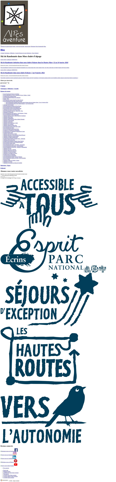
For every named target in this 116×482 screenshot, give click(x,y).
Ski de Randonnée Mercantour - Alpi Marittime (13, 146)
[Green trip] (95, 272)
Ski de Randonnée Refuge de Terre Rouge (12, 106)
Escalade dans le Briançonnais (9, 96)
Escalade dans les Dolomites (9, 154)
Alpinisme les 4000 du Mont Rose (10, 137)
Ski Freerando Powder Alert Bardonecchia (12, 108)
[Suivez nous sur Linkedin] (8, 458)
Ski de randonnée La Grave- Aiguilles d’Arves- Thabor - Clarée (16, 95)
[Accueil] (58, 23)
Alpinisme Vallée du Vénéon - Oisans (11, 160)
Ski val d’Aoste (6, 159)
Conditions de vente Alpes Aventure (10, 472)
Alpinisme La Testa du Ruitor (9, 152)
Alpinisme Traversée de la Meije (10, 133)
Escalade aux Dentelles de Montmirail (11, 130)
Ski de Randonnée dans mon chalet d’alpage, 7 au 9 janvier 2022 (19, 103)
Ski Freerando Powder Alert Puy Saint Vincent (13, 100)
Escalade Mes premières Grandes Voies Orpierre (13, 141)
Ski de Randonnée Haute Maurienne (11, 114)
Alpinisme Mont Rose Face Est (9, 150)
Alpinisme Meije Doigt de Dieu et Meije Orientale (13, 119)
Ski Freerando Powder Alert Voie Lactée (11, 126)
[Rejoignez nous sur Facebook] (9, 451)
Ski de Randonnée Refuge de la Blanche (11, 97)
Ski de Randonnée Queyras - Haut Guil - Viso (13, 110)
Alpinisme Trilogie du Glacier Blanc (11, 136)
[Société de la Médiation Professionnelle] (5, 480)
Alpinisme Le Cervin (7, 161)
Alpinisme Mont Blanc (8, 117)
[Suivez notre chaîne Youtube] (9, 465)
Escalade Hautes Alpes (8, 132)
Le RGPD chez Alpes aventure (9, 475)
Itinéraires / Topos (31, 53)
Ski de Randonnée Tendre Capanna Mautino (12, 156)
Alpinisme (3, 46)
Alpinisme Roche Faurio (8, 104)
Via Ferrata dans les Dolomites (9, 155)
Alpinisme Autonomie (8, 121)
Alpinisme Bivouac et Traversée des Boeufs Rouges (14, 135)
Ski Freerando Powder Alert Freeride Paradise (13, 142)
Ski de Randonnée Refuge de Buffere (11, 94)
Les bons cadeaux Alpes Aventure (10, 476)
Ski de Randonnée (40, 46)
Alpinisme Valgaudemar (8, 118)
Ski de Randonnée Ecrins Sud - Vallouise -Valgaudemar (15, 147)
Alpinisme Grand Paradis (8, 120)
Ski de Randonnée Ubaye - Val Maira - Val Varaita (14, 144)
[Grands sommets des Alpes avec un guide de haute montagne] (87, 272)
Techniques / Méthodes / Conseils (12, 53)
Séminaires (33, 46)
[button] (1, 45)
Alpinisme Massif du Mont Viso (10, 125)
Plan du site (5, 470)
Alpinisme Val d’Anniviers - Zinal (10, 123)
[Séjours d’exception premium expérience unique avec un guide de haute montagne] (49, 326)
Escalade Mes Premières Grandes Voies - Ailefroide (14, 138)
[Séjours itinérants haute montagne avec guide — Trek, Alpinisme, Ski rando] (40, 384)
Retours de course (23, 53)
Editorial (36, 53)
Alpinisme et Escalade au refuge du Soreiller (12, 162)
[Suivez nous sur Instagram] (8, 454)
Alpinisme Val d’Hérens (8, 124)
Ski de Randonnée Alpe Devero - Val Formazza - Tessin (15, 113)
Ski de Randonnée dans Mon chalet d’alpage (12, 101)
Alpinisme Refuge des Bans (9, 139)
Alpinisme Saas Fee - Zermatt (9, 149)
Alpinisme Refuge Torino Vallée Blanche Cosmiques (14, 115)
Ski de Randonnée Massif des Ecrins (11, 129)
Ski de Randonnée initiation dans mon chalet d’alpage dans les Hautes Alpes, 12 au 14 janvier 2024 (27, 102)
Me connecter (6, 468)
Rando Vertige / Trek (13, 46)
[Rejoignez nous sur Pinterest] (9, 462)
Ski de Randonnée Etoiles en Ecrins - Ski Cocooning (14, 158)
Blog (45, 46)
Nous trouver (6, 474)
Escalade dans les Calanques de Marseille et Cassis (14, 131)
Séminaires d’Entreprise (8, 112)
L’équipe (2, 53)
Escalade (7, 46)
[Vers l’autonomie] (44, 443)
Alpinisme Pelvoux (7, 148)
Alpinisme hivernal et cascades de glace (11, 109)
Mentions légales (6, 471)
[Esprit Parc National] (42, 272)
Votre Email (14, 175)
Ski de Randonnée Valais (8, 127)
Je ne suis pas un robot (7, 175)
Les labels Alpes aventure (8, 477)
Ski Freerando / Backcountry (24, 46)
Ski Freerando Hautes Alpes (9, 143)
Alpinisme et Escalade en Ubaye (10, 153)
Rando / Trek (6, 98)
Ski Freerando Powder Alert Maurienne (11, 107)
